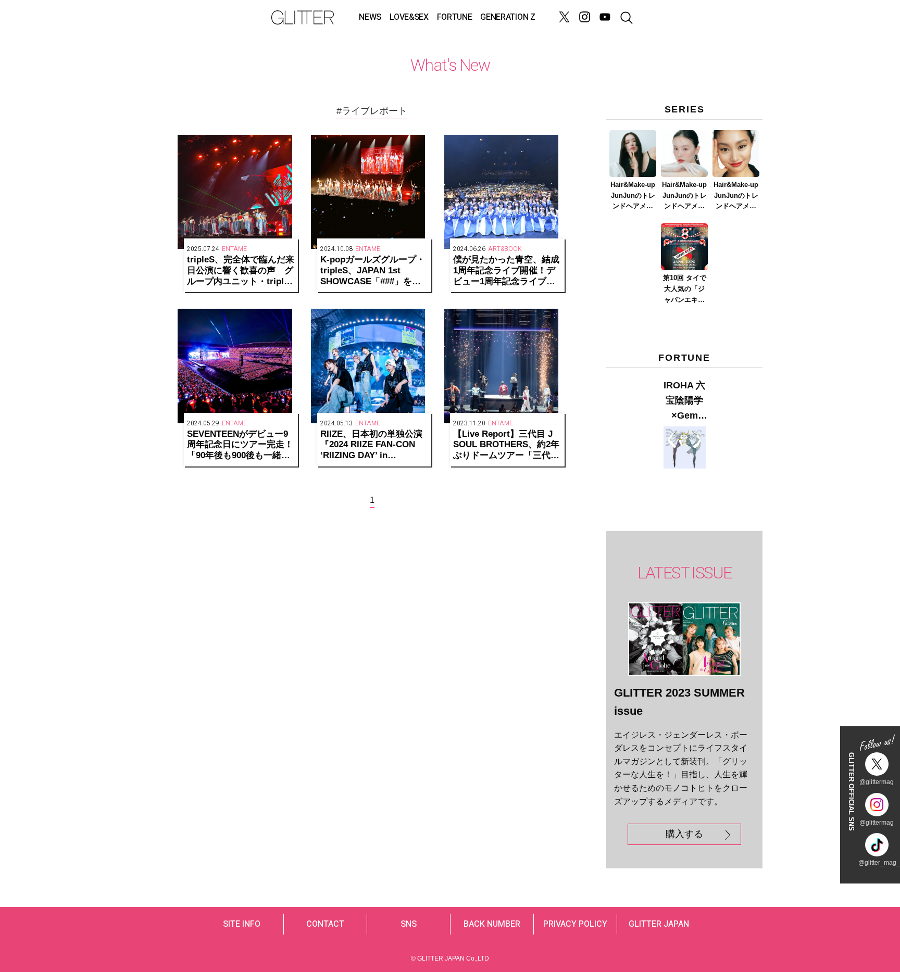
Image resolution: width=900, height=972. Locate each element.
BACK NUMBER (492, 924)
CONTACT (325, 924)
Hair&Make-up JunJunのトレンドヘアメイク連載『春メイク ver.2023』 (684, 196)
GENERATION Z (507, 17)
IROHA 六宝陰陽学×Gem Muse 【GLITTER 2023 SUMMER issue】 (684, 401)
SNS (409, 924)
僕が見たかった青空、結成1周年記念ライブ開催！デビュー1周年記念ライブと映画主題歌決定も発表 (506, 271)
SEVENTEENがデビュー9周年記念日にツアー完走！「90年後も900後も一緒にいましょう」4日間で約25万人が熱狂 (240, 445)
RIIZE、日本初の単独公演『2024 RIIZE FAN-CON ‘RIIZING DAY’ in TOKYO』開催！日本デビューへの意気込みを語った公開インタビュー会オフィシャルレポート (373, 445)
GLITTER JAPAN (659, 924)
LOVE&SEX (409, 17)
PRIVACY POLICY (575, 924)
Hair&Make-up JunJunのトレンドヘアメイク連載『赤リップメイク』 (736, 196)
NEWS (370, 17)
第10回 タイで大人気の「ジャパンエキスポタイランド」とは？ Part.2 (684, 289)
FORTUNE (454, 17)
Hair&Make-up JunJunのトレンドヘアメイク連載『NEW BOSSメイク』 (633, 196)
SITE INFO (241, 924)
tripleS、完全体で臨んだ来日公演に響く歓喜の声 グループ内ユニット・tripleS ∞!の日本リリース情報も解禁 (240, 271)
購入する (684, 834)
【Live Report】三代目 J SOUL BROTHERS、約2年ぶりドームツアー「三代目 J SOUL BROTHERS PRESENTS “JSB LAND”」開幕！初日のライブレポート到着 (506, 445)
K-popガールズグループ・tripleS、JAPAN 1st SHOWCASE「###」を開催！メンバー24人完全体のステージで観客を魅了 (373, 271)
